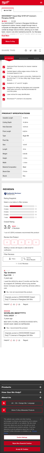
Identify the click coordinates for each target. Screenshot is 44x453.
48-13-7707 (8, 10)
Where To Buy (10, 41)
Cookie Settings (22, 437)
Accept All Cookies (22, 449)
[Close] (40, 419)
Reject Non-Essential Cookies (22, 443)
